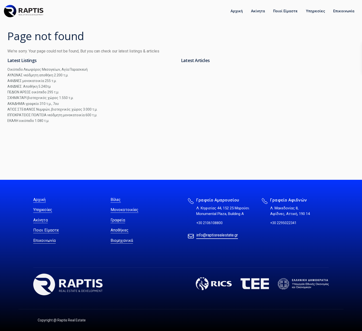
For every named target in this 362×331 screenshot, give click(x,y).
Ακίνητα (258, 11)
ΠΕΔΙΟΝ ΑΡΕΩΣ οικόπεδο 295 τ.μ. (33, 92)
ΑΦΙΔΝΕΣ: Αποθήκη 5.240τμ (29, 86)
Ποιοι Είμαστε (46, 230)
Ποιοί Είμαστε (285, 11)
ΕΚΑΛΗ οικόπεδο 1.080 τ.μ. (28, 121)
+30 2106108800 (209, 223)
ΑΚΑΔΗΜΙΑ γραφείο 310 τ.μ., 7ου (33, 104)
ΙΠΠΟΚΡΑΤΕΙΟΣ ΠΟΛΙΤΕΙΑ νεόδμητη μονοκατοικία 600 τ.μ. (52, 115)
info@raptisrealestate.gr (217, 235)
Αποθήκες (120, 230)
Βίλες (116, 199)
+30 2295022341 (283, 223)
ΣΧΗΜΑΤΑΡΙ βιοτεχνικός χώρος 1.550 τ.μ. (40, 98)
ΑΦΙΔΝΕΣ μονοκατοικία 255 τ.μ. (32, 81)
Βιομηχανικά (122, 240)
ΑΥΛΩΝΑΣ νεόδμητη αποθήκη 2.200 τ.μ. (37, 75)
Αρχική (236, 11)
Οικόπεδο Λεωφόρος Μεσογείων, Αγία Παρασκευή (47, 69)
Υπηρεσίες (315, 11)
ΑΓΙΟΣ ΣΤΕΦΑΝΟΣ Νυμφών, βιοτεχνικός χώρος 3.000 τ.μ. (52, 109)
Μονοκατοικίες (124, 209)
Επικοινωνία (343, 11)
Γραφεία (118, 220)
